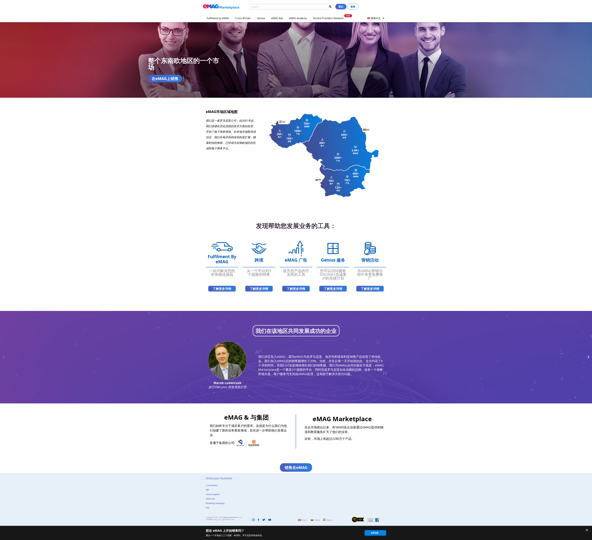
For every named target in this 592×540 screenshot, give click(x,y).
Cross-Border (243, 18)
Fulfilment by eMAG (218, 18)
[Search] (330, 6)
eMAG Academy (298, 18)
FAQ (208, 507)
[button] (3, 357)
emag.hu (329, 520)
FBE (207, 490)
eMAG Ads (277, 18)
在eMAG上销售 (165, 78)
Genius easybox (213, 494)
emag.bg (317, 520)
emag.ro (305, 520)
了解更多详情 (222, 289)
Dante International (230, 517)
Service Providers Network (328, 18)
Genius (261, 18)
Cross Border (212, 485)
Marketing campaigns (215, 503)
